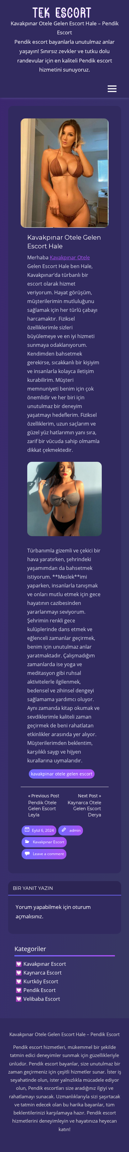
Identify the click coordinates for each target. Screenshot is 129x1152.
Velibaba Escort (41, 998)
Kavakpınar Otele (70, 257)
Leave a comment (48, 853)
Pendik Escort (39, 990)
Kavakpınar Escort (48, 842)
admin (75, 830)
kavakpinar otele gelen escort (61, 774)
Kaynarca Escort (42, 972)
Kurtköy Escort (40, 981)
